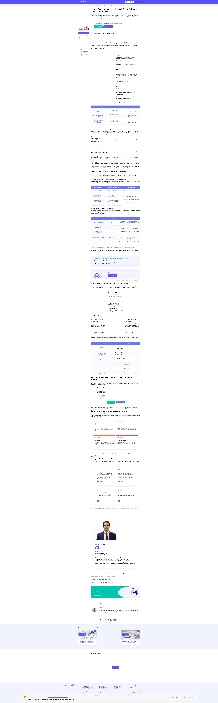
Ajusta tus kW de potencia (122, 425)
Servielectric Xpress (133, 286)
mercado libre (112, 45)
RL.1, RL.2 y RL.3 (136, 181)
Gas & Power (119, 72)
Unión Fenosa (120, 89)
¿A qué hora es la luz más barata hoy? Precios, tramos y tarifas (87, 642)
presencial (126, 415)
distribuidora (121, 91)
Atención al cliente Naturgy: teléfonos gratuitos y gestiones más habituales (83, 48)
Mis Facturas (100, 442)
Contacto (116, 2)
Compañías (102, 2)
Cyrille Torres (101, 607)
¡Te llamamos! (120, 402)
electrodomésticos (100, 319)
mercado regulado (125, 75)
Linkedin (94, 613)
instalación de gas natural (108, 210)
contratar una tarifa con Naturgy (100, 134)
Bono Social (126, 81)
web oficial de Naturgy (106, 139)
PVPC (117, 81)
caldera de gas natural (131, 196)
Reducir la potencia (131, 427)
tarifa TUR (136, 80)
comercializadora (130, 64)
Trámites (110, 2)
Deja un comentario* (95, 657)
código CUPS (108, 146)
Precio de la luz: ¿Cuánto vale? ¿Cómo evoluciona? (130, 642)
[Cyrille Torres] (94, 610)
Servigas (126, 286)
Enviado (115, 667)
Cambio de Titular (98, 427)
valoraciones (95, 461)
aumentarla (128, 428)
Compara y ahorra (94, 2)
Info (122, 2)
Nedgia (117, 55)
